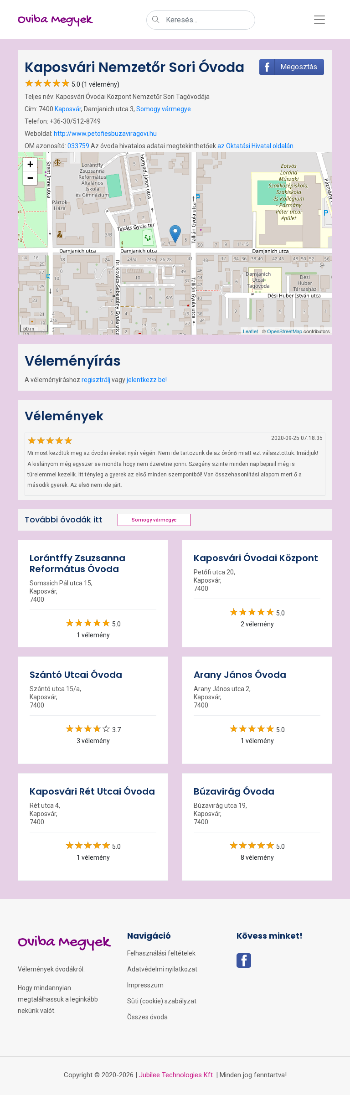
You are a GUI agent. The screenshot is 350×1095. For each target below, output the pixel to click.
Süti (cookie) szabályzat (161, 1001)
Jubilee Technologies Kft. (176, 1075)
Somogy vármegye (163, 109)
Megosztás (298, 66)
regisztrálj (96, 379)
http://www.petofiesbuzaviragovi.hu (105, 133)
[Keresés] (155, 20)
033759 (78, 146)
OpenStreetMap (284, 331)
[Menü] (319, 19)
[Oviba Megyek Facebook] (244, 963)
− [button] (30, 178)
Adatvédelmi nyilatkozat (162, 969)
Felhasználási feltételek (161, 953)
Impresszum (145, 985)
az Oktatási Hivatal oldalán (255, 146)
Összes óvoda (147, 1017)
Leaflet (250, 331)
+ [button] (30, 164)
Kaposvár (68, 109)
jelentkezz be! (147, 379)
